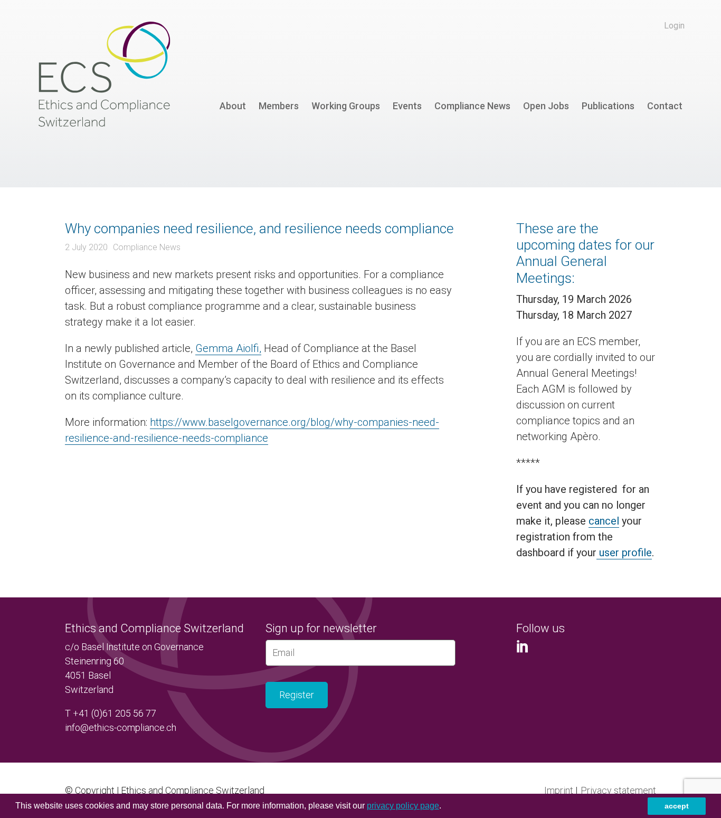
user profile (624, 552)
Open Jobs (546, 105)
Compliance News (472, 105)
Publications (608, 105)
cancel (604, 521)
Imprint (558, 790)
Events (407, 105)
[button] (445, 807)
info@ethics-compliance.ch (120, 727)
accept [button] (677, 806)
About (233, 105)
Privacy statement (618, 790)
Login (674, 26)
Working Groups (345, 105)
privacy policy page (403, 805)
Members (279, 105)
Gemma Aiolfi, (228, 348)
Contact (664, 105)
